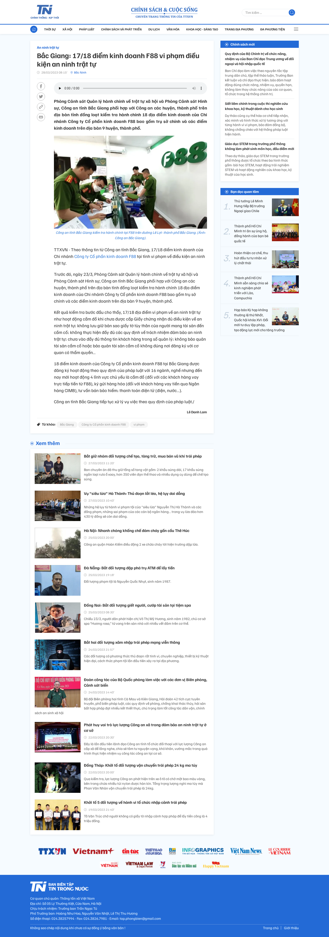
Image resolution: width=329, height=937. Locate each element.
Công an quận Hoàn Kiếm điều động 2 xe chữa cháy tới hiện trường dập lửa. (141, 544)
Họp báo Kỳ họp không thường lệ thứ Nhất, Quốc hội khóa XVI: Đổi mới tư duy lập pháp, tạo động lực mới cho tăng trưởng (259, 320)
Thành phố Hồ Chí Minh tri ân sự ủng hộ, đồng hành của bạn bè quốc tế (251, 233)
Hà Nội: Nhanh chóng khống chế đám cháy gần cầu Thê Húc (136, 530)
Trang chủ (271, 928)
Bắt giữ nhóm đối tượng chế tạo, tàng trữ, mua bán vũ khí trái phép (143, 456)
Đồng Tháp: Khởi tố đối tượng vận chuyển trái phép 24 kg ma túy (140, 765)
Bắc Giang (67, 424)
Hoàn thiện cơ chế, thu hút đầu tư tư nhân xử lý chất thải (251, 258)
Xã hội (67, 29)
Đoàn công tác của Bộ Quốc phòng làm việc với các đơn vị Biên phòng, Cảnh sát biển (145, 682)
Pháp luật (86, 29)
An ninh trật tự (48, 47)
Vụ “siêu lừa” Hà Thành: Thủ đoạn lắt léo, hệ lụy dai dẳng (134, 493)
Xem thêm (48, 442)
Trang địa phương (239, 29)
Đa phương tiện (272, 29)
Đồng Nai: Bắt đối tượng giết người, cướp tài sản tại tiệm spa (137, 605)
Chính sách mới (243, 44)
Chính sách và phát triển (121, 29)
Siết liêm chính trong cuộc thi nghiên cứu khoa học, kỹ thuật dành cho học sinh (256, 106)
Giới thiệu (291, 928)
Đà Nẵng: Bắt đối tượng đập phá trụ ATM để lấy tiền (129, 567)
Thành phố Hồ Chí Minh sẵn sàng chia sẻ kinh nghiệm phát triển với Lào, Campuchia (251, 288)
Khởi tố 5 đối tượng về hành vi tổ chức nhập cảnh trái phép (135, 802)
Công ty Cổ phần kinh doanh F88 (105, 256)
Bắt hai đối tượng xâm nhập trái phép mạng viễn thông (132, 642)
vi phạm (139, 424)
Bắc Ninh (80, 72)
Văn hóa (173, 29)
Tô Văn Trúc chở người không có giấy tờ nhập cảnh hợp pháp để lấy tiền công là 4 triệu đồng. (145, 818)
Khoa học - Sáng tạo (202, 29)
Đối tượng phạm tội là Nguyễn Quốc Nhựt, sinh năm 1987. (127, 581)
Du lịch (154, 29)
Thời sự (50, 29)
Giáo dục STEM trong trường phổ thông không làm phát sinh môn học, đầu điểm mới (259, 146)
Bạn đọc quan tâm (245, 191)
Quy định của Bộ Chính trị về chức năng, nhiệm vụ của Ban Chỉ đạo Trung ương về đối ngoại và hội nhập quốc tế (259, 58)
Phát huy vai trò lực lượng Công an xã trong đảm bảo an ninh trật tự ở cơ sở (145, 727)
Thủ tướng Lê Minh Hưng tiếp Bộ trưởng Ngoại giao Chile (249, 205)
